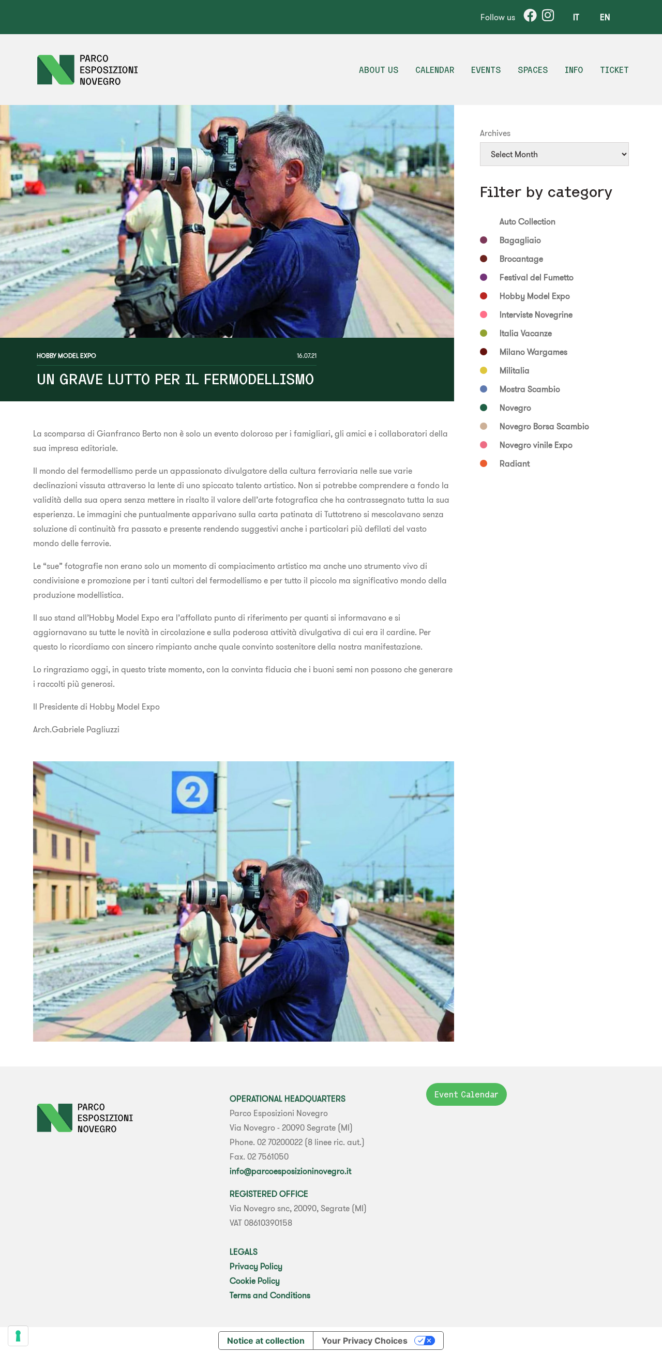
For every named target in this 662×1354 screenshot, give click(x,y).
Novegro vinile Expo (536, 445)
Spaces (533, 69)
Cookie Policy (255, 1280)
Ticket (614, 69)
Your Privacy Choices (365, 1340)
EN (605, 17)
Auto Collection (527, 221)
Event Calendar (466, 1094)
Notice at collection (266, 1340)
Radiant (515, 463)
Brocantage (521, 258)
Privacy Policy (256, 1266)
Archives (495, 133)
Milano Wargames (533, 352)
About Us (379, 69)
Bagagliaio (520, 240)
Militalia (515, 370)
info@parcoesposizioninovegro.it (290, 1171)
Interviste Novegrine (536, 314)
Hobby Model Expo (66, 355)
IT (576, 17)
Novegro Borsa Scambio (544, 426)
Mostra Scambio (530, 389)
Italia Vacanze (526, 333)
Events (486, 69)
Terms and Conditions (270, 1295)
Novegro (515, 407)
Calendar (435, 69)
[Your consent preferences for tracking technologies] (18, 1336)
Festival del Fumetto (537, 277)
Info (574, 69)
